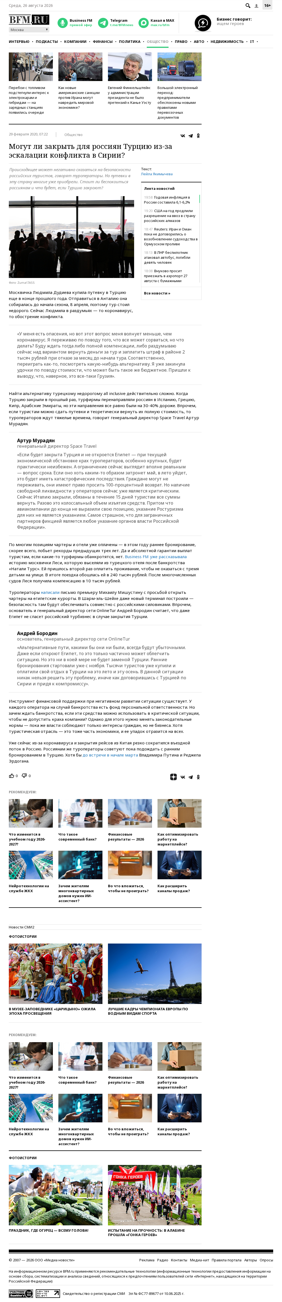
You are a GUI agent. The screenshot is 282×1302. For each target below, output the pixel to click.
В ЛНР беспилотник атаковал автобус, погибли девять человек (167, 257)
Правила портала (227, 1260)
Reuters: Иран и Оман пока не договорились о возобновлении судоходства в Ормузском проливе (171, 236)
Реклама (146, 1260)
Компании (75, 41)
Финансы (103, 41)
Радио (162, 1260)
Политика (129, 41)
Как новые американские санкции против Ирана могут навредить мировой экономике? (79, 97)
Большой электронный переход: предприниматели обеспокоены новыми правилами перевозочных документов (178, 102)
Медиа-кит (199, 1260)
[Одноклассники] (198, 135)
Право (181, 41)
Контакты (179, 1260)
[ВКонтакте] (183, 135)
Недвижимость (227, 41)
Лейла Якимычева (157, 173)
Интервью (19, 41)
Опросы (266, 1260)
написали (51, 592)
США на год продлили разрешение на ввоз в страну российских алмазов (170, 215)
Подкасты (47, 41)
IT (252, 41)
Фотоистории (23, 936)
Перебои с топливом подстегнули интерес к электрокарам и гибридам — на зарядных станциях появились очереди (29, 100)
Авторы (250, 1260)
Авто (199, 41)
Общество (158, 41)
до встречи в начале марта (110, 755)
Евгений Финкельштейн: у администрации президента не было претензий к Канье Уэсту (129, 95)
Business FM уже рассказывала (156, 556)
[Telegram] (190, 135)
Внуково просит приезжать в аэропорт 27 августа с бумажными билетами (165, 278)
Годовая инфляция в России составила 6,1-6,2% (167, 200)
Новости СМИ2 (21, 927)
